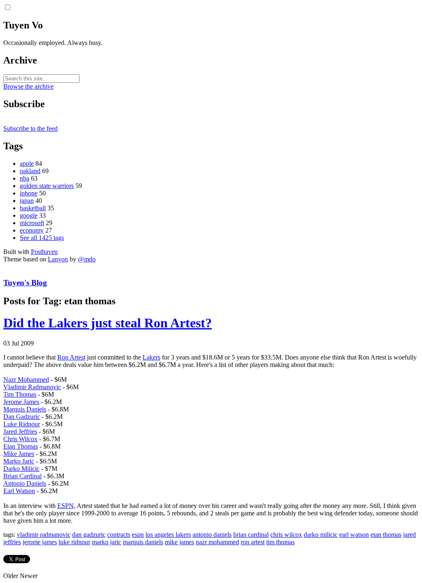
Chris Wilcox (20, 438)
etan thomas (385, 534)
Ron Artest (71, 357)
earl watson (354, 534)
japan (27, 200)
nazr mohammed (217, 541)
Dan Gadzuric (21, 416)
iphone (29, 193)
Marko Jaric (18, 461)
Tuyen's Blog (25, 282)
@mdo (87, 259)
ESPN (65, 505)
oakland (30, 170)
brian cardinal (251, 534)
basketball (33, 208)
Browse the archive (28, 86)
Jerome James (21, 401)
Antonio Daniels (24, 483)
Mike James (18, 453)
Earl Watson (19, 490)
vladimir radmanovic (43, 534)
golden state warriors (47, 185)
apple (27, 163)
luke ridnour (74, 541)
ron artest (253, 541)
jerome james (40, 541)
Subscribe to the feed (30, 128)
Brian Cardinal (22, 476)
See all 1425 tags (42, 237)
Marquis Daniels (24, 409)
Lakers (151, 357)
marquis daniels (143, 541)
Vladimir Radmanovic (32, 386)
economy (32, 230)
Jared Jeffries (20, 431)
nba (24, 178)
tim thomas (280, 541)
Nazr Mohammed (26, 379)
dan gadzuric (89, 534)
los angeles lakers (168, 534)
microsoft (32, 222)
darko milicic (321, 534)
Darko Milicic (21, 468)
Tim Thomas (19, 394)
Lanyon (58, 259)
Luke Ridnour (21, 424)
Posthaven (44, 251)
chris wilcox (286, 534)
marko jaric (106, 541)
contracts (118, 534)
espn (138, 534)
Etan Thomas (20, 446)
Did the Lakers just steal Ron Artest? (107, 322)
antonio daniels (212, 534)
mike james (179, 541)
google (29, 215)
